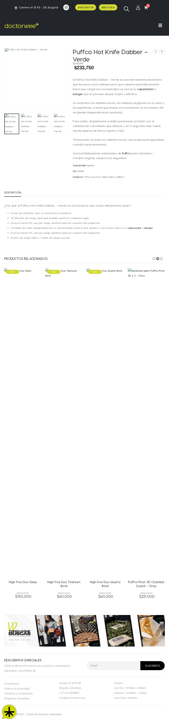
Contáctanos (11, 683)
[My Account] (138, 7)
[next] (162, 52)
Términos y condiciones (18, 693)
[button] (126, 9)
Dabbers (120, 177)
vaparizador (145, 89)
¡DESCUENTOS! (86, 7)
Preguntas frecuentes (16, 698)
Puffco (126, 153)
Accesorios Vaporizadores (103, 177)
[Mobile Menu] (161, 25)
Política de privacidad (17, 688)
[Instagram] (66, 7)
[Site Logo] (21, 25)
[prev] (156, 52)
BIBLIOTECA (108, 7)
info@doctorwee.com (72, 697)
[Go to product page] (146, 422)
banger (78, 94)
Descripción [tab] (12, 192)
